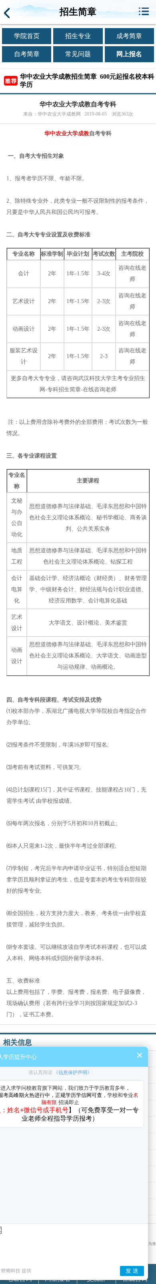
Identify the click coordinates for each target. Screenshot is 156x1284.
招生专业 (78, 36)
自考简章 (27, 54)
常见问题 (78, 54)
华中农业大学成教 (66, 133)
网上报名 (129, 54)
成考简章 (129, 36)
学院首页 (27, 36)
